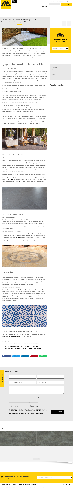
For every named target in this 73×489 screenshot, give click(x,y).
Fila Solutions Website (59, 1)
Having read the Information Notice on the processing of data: (23, 402)
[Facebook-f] (60, 484)
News (53, 72)
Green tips (54, 67)
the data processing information (37, 397)
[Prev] (64, 23)
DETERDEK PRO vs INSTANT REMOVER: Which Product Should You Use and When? (36, 449)
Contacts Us (21, 484)
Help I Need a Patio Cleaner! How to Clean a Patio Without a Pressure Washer (23, 348)
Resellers (14, 484)
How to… (44, 4)
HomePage (37, 4)
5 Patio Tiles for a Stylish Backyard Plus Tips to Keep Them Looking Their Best (23, 343)
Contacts (52, 1)
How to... (20, 24)
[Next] (69, 23)
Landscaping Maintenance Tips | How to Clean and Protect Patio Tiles (21, 346)
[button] (6, 356)
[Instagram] (66, 484)
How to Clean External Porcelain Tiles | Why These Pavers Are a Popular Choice (24, 344)
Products (44, 6)
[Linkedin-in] (63, 484)
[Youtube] (69, 484)
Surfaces (30, 4)
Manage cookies (46, 487)
